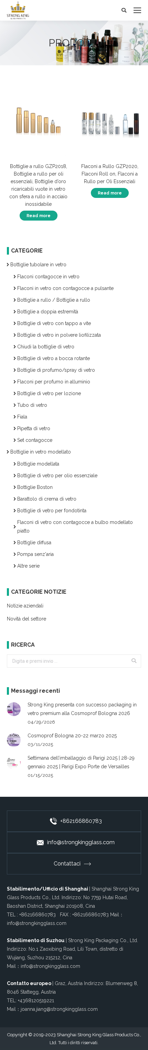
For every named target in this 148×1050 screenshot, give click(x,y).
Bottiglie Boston (35, 487)
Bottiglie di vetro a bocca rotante (53, 358)
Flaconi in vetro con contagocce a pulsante (65, 288)
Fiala (22, 417)
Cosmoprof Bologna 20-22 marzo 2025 (72, 735)
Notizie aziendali (25, 605)
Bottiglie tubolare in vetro (38, 264)
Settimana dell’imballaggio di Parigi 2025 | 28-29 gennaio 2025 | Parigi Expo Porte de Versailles (81, 762)
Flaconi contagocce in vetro (48, 276)
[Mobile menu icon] (137, 10)
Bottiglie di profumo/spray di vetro (56, 370)
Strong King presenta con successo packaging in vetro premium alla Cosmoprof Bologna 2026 (82, 709)
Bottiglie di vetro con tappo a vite (54, 323)
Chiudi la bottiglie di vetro (45, 346)
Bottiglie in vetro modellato (40, 452)
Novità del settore (26, 619)
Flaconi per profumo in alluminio (53, 381)
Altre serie (28, 566)
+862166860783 (81, 821)
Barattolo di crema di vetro (46, 499)
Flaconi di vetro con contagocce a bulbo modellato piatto (75, 527)
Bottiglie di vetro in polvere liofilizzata (59, 335)
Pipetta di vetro (33, 428)
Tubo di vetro (32, 405)
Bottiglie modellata (38, 464)
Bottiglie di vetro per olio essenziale (57, 475)
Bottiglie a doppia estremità (47, 311)
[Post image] (14, 709)
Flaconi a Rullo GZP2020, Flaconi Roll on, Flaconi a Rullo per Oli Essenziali (109, 174)
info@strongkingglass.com (81, 842)
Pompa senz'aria (35, 554)
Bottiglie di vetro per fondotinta (51, 510)
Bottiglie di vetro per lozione (49, 393)
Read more (39, 215)
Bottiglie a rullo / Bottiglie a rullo (53, 300)
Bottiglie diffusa (34, 542)
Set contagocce (34, 440)
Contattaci (67, 863)
